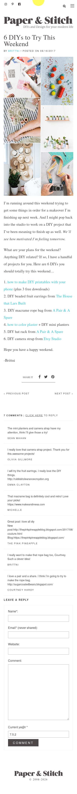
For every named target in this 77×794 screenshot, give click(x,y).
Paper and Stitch (38, 22)
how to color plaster (22, 324)
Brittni (14, 50)
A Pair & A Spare (49, 331)
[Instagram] (5, 4)
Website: (14, 644)
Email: (23, 627)
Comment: (15, 660)
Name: (13, 611)
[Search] (64, 6)
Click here (34, 415)
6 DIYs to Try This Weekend (29, 40)
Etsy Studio (52, 338)
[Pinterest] (13, 4)
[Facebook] (19, 4)
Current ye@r (18, 727)
